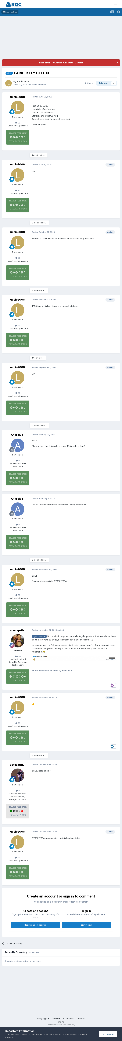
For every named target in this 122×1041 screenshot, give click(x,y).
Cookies (81, 1018)
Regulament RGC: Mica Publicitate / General (61, 63)
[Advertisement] (37, 38)
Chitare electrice (38, 84)
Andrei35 (17, 434)
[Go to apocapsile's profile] (17, 640)
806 (19, 656)
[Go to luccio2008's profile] (8, 83)
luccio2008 (23, 81)
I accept (109, 1034)
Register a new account (35, 925)
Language (42, 1018)
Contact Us (68, 1018)
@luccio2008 (39, 636)
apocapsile (17, 630)
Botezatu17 (17, 764)
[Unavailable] (74, 658)
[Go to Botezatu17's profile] (17, 775)
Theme (55, 1018)
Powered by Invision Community (61, 1025)
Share (89, 83)
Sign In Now (86, 925)
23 (18, 123)
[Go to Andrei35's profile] (17, 445)
